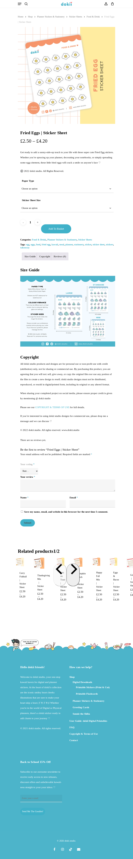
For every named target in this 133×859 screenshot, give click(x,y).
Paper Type (28, 181)
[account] (106, 4)
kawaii (55, 244)
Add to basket (56, 228)
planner (69, 244)
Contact (73, 740)
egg (27, 244)
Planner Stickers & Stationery (51, 17)
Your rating (27, 464)
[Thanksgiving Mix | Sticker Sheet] (38, 563)
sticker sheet (99, 244)
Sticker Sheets (75, 17)
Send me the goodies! (32, 811)
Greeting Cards (81, 707)
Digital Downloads (82, 682)
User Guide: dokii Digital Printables (88, 721)
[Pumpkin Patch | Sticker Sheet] (77, 562)
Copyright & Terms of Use (83, 734)
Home (20, 17)
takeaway (25, 247)
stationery (79, 244)
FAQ (71, 727)
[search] (26, 4)
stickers (109, 244)
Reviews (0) (60, 256)
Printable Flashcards (87, 693)
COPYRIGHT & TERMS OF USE (52, 407)
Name (24, 497)
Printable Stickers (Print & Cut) (93, 687)
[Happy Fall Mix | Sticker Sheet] (96, 562)
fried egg (46, 244)
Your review (27, 477)
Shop (30, 17)
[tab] (30, 256)
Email (74, 497)
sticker (88, 244)
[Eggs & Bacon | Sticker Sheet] (113, 562)
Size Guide (30, 256)
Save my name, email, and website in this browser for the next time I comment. (66, 511)
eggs (33, 244)
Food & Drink (93, 17)
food (38, 244)
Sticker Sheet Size (31, 200)
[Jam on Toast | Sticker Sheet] (60, 562)
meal (61, 244)
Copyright (44, 256)
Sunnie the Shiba (81, 714)
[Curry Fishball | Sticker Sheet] (19, 562)
